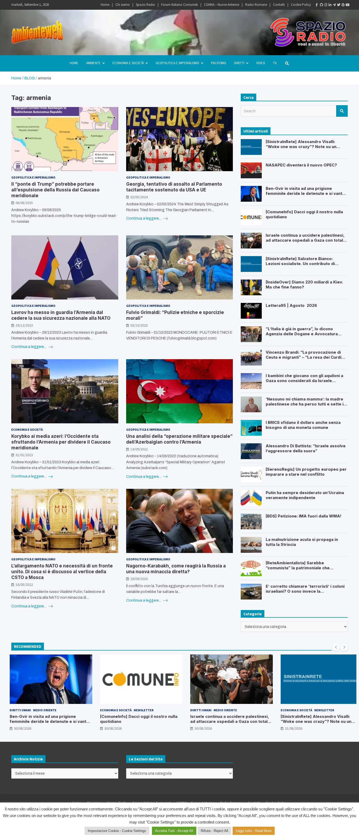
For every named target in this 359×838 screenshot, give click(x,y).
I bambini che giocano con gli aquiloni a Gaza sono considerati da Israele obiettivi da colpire (304, 380)
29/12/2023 (24, 325)
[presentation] (336, 647)
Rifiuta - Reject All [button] (214, 831)
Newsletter (137, 710)
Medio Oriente (38, 710)
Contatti (279, 4)
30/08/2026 (15, 728)
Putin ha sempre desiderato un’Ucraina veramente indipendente (305, 495)
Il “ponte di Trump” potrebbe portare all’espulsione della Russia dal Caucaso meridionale (55, 189)
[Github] (320, 5)
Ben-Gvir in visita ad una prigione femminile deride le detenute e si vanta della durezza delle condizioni (305, 193)
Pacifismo (218, 63)
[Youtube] (345, 5)
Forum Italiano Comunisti (179, 4)
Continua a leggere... (144, 218)
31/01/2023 (24, 455)
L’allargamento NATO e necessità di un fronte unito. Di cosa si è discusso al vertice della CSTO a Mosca (62, 571)
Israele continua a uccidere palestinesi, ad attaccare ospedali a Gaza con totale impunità (306, 240)
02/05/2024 (139, 197)
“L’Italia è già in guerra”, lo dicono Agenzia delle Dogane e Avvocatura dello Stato (302, 334)
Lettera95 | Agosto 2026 (291, 305)
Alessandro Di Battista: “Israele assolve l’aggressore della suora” (306, 448)
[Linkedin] (328, 5)
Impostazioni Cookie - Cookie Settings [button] (117, 831)
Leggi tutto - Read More (253, 831)
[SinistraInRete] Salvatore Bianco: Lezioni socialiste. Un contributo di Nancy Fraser (300, 263)
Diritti (239, 63)
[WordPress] (341, 5)
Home (105, 4)
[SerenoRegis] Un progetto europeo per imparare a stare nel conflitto (306, 472)
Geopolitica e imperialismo (177, 63)
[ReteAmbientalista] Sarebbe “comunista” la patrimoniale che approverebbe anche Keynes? (298, 568)
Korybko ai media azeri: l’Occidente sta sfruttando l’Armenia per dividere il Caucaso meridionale (61, 442)
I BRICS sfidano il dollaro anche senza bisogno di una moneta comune (303, 425)
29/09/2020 (139, 578)
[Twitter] (337, 5)
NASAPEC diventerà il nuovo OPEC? (301, 164)
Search (342, 111)
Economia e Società (128, 63)
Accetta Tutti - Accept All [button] (174, 831)
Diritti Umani (13, 710)
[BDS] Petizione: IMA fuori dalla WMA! (303, 516)
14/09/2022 (139, 449)
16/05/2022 (24, 584)
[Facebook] (316, 5)
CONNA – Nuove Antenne (221, 4)
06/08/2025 (24, 202)
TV (275, 63)
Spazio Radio (145, 4)
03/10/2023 (139, 325)
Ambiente (93, 63)
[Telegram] (333, 5)
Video (260, 63)
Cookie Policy (301, 4)
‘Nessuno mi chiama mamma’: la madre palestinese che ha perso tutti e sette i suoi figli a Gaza (304, 404)
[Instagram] (324, 5)
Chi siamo (122, 4)
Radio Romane (256, 4)
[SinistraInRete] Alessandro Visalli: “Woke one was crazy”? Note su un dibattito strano (301, 146)
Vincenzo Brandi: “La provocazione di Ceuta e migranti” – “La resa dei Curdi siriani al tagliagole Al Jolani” (303, 357)
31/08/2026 (286, 728)
